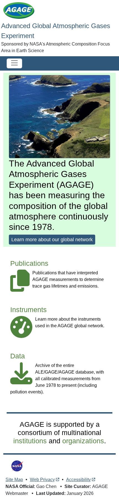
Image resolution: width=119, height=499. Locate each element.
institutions (30, 441)
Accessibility (78, 479)
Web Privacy (42, 479)
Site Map (14, 479)
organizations (83, 441)
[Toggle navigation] (14, 63)
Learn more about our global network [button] (52, 239)
